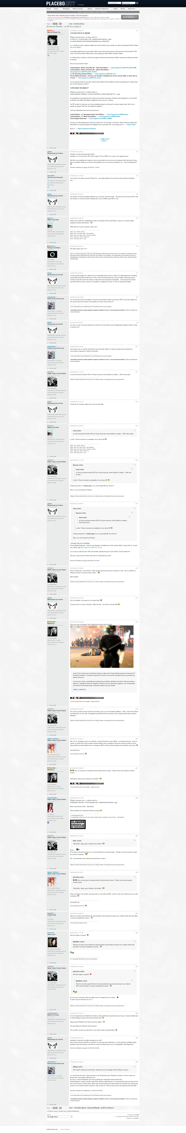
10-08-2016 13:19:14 (76, 1013)
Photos (123, 9)
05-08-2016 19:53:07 (76, 426)
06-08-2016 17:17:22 (76, 460)
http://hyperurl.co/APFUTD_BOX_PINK (123, 68)
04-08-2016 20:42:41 (76, 273)
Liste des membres (88, 12)
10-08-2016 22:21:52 (76, 1038)
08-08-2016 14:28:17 (76, 739)
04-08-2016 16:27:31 (76, 152)
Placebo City (60, 5)
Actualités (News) (79, 24)
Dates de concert (78, 9)
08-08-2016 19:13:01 (76, 836)
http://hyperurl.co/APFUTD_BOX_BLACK (83, 72)
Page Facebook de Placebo (86, 129)
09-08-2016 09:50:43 (76, 913)
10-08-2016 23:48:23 (76, 1062)
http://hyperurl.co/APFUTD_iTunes (89, 78)
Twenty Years (131, 124)
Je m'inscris (124, 19)
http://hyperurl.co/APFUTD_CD (105, 74)
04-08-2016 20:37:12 (76, 246)
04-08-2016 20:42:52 (76, 297)
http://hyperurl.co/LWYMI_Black (109, 116)
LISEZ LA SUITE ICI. (79, 689)
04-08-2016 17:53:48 (76, 176)
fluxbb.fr (137, 1118)
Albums (90, 9)
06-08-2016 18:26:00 (76, 568)
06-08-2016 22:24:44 (76, 622)
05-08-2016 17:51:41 (76, 402)
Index (80, 12)
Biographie (66, 9)
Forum (56, 9)
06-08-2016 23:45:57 (76, 709)
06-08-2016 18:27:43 (76, 598)
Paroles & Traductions (102, 9)
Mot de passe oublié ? (128, 4)
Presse (116, 9)
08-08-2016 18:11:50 (76, 798)
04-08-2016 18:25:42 (76, 218)
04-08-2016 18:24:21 (76, 194)
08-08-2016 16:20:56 (76, 768)
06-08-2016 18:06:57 (76, 504)
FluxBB (137, 1115)
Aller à (49, 1115)
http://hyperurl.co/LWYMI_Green (117, 114)
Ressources (131, 9)
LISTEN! (103, 141)
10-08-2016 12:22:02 (76, 966)
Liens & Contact (64, 1129)
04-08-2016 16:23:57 (76, 31)
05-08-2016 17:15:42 (76, 372)
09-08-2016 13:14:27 (76, 933)
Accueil (48, 9)
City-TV (97, 12)
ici (91, 999)
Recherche (103, 12)
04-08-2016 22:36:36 (76, 346)
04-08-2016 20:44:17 (76, 322)
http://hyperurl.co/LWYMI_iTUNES (101, 118)
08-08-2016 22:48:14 (76, 872)
